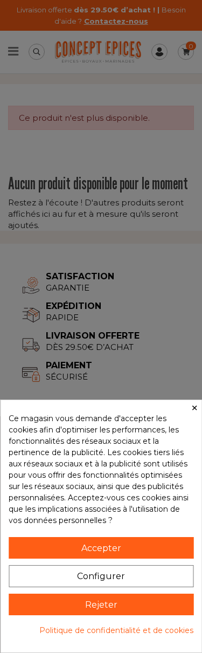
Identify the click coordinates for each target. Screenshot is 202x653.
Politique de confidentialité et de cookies (116, 630)
